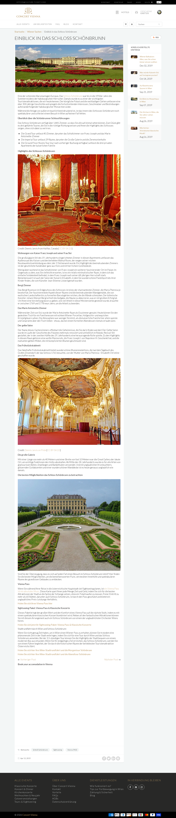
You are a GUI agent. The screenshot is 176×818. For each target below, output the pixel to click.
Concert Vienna (29, 814)
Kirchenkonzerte (24, 792)
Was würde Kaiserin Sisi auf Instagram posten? (149, 73)
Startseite (19, 31)
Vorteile (118, 2)
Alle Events (23, 24)
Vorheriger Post (28, 659)
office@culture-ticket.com (31, 2)
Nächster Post (111, 659)
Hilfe (148, 2)
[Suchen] (159, 24)
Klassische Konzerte (26, 786)
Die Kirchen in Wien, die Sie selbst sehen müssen (149, 115)
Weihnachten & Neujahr (27, 795)
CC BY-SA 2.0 (65, 248)
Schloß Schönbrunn (40, 750)
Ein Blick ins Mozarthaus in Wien (149, 100)
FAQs (129, 2)
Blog (66, 24)
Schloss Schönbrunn (72, 96)
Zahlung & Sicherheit (101, 792)
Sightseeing (57, 750)
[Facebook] (130, 787)
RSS (157, 37)
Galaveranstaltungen (26, 798)
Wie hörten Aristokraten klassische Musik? (149, 130)
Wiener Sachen (34, 31)
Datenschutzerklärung (64, 801)
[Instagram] (141, 787)
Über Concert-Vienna (63, 786)
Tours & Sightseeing (25, 801)
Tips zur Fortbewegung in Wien (107, 789)
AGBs (138, 2)
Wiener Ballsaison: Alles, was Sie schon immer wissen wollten (148, 59)
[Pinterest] (136, 787)
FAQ (58, 24)
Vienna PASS (72, 750)
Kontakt (105, 2)
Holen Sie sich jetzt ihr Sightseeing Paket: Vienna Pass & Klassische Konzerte (54, 624)
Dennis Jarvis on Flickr (36, 450)
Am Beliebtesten (42, 24)
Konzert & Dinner (24, 789)
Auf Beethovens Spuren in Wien (146, 86)
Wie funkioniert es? (100, 786)
